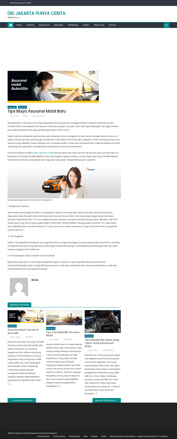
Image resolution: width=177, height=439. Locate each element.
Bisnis (25, 116)
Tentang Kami (43, 436)
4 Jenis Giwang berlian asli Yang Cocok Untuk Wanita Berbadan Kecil (24, 400)
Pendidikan (73, 25)
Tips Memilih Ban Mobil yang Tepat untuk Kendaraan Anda (102, 343)
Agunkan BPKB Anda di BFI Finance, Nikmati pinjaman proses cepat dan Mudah (108, 400)
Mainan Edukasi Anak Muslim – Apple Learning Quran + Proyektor (139, 436)
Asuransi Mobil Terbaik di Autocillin (23, 331)
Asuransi (12, 107)
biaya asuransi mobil (43, 152)
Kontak (94, 436)
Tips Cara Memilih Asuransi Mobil (63, 334)
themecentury (50, 433)
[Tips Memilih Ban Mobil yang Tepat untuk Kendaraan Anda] (103, 321)
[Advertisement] (88, 48)
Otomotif (22, 107)
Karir (86, 436)
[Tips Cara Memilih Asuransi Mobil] (64, 317)
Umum (86, 25)
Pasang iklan (74, 436)
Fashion (30, 25)
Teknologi (98, 25)
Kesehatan (44, 25)
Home (19, 25)
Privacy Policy (59, 436)
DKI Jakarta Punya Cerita (37, 13)
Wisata (112, 25)
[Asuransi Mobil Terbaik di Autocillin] (26, 316)
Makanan (58, 25)
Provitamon (108, 350)
